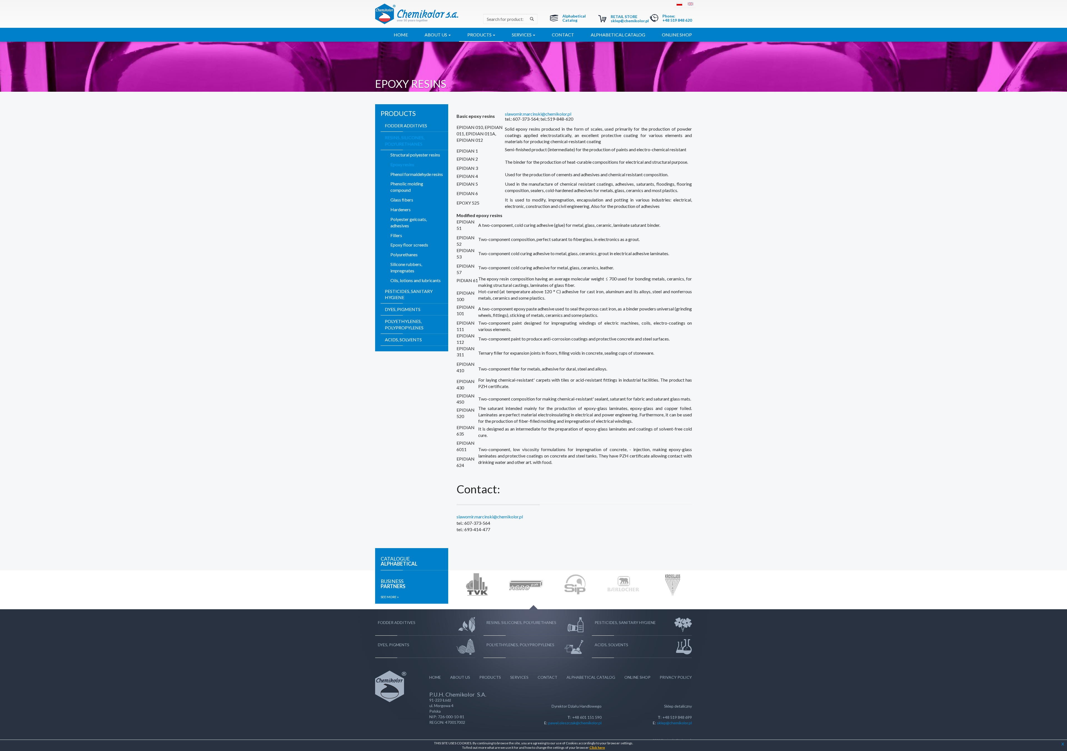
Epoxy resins (402, 164)
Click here (597, 747)
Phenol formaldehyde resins (416, 174)
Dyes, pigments (402, 309)
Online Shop (677, 34)
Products (490, 677)
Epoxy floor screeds (409, 244)
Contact (563, 34)
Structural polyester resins (415, 154)
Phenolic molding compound (406, 187)
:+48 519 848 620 (677, 18)
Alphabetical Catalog (574, 18)
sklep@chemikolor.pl (630, 21)
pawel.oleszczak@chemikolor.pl (575, 722)
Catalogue (399, 561)
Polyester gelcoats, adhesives (408, 222)
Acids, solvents (403, 339)
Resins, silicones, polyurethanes (404, 140)
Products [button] (479, 34)
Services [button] (522, 34)
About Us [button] (436, 34)
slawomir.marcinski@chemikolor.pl (538, 113)
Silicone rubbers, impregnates (406, 267)
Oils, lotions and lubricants (415, 280)
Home (401, 34)
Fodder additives (406, 125)
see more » (390, 597)
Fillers (396, 235)
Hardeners (400, 209)
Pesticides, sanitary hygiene (409, 294)
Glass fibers (401, 199)
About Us (460, 677)
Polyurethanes (404, 254)
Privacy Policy (676, 677)
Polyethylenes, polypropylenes (404, 324)
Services (519, 677)
